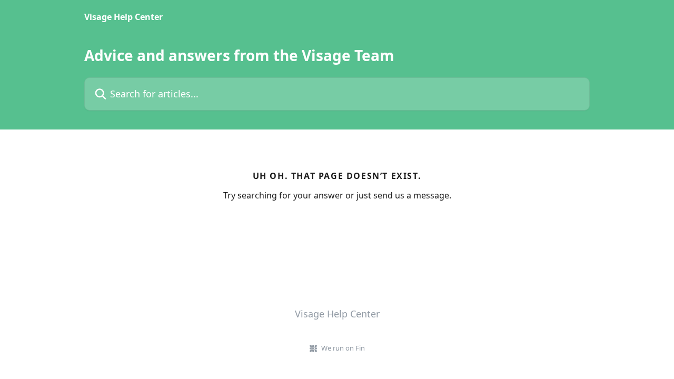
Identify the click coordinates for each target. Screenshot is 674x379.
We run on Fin (343, 348)
